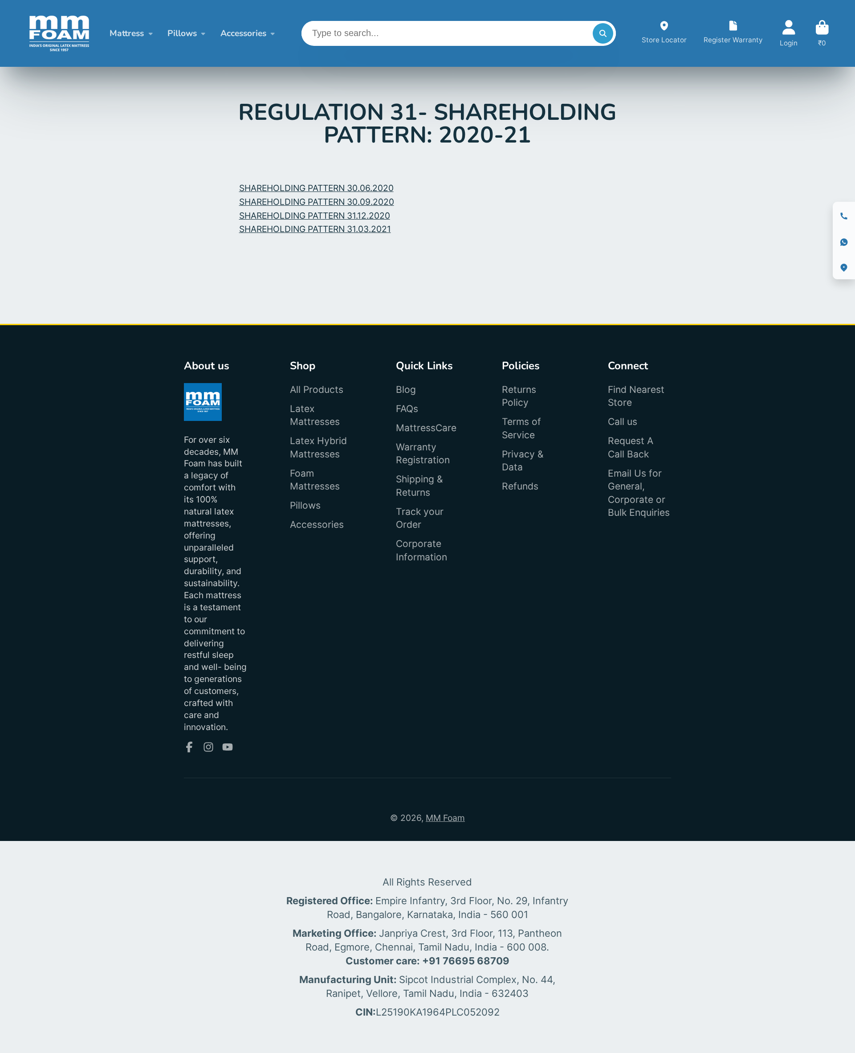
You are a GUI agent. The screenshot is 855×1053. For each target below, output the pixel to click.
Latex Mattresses (315, 415)
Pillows (182, 33)
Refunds (520, 486)
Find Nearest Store (636, 396)
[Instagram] (208, 747)
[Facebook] (189, 747)
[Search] (603, 33)
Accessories (243, 33)
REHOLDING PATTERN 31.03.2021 (315, 229)
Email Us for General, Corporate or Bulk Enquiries (639, 493)
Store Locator (664, 33)
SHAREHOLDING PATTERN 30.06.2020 (316, 188)
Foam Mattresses (315, 480)
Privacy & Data (523, 461)
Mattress (127, 33)
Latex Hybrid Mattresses (318, 447)
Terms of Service (521, 428)
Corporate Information (421, 550)
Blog (406, 389)
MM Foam (445, 817)
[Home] (59, 33)
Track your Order (420, 518)
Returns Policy (519, 396)
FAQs (407, 408)
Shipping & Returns (419, 485)
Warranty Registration (423, 453)
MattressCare (426, 427)
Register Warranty (733, 33)
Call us (622, 421)
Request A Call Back (630, 447)
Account (789, 33)
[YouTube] (227, 747)
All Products (316, 389)
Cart (822, 33)
